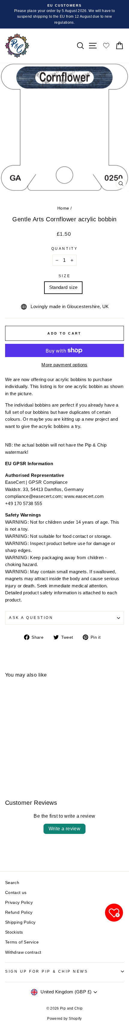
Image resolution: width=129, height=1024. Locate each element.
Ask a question (31, 618)
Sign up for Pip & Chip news (46, 971)
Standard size (63, 287)
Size (64, 276)
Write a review (65, 828)
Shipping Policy (20, 922)
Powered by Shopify (64, 1018)
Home (63, 208)
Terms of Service (22, 942)
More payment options (64, 364)
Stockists (14, 932)
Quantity (64, 248)
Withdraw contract (23, 952)
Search (12, 882)
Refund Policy (19, 912)
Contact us (16, 892)
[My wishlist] (106, 45)
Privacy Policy (19, 902)
